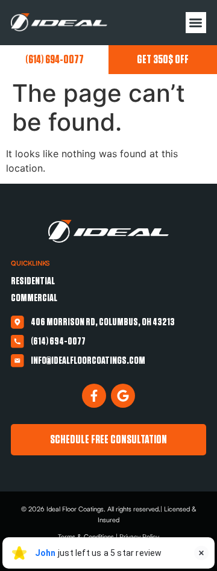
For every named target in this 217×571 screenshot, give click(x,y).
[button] (196, 22)
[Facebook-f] (94, 396)
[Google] (123, 396)
